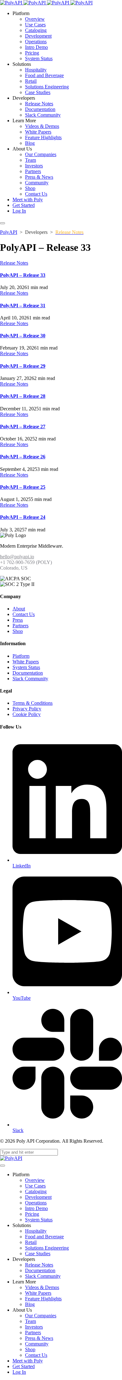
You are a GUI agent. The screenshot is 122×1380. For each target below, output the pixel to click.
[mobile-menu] (2, 223)
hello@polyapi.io (17, 556)
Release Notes (14, 263)
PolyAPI (8, 232)
